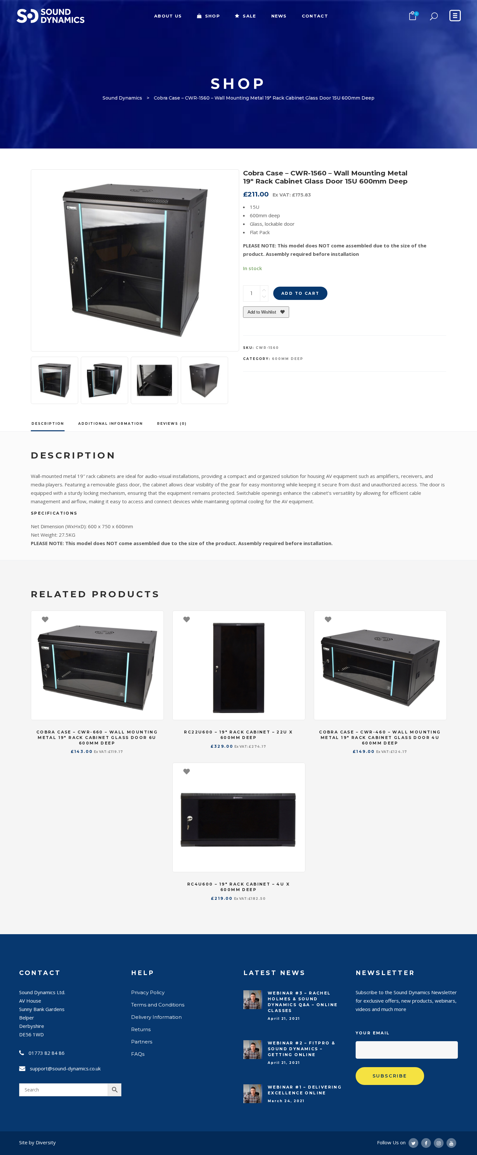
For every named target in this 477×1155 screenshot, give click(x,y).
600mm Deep (287, 359)
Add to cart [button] (155, 619)
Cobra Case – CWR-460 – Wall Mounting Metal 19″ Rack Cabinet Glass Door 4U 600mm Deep (380, 737)
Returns (141, 1029)
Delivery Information (156, 1017)
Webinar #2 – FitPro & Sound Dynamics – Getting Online (301, 1049)
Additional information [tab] (110, 424)
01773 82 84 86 (47, 1053)
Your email (373, 1032)
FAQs (137, 1054)
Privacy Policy (148, 992)
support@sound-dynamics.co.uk (65, 1068)
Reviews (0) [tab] (172, 424)
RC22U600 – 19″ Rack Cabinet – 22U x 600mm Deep (238, 735)
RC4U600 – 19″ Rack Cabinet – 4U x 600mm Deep (238, 887)
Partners (141, 1042)
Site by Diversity (37, 1142)
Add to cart (300, 293)
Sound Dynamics (122, 98)
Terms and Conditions (157, 1005)
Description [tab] (47, 424)
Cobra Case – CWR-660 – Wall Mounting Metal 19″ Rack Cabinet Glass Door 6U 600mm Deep (97, 737)
